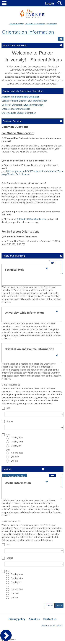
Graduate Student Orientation (16, 108)
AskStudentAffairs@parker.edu (31, 219)
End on (14, 460)
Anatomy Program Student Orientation (20, 96)
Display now (17, 437)
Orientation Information (35, 23)
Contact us (49, 619)
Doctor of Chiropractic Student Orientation (22, 104)
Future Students (16, 23)
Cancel (49, 605)
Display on (16, 445)
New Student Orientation (15, 45)
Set (8, 407)
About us (34, 619)
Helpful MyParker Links (14, 255)
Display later (17, 441)
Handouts (7, 469)
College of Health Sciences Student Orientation (24, 100)
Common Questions (13, 121)
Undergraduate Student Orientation (19, 112)
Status (10, 421)
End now (15, 456)
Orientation (52, 23)
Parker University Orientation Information (23, 91)
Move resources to (11, 384)
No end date (17, 452)
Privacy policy (17, 619)
